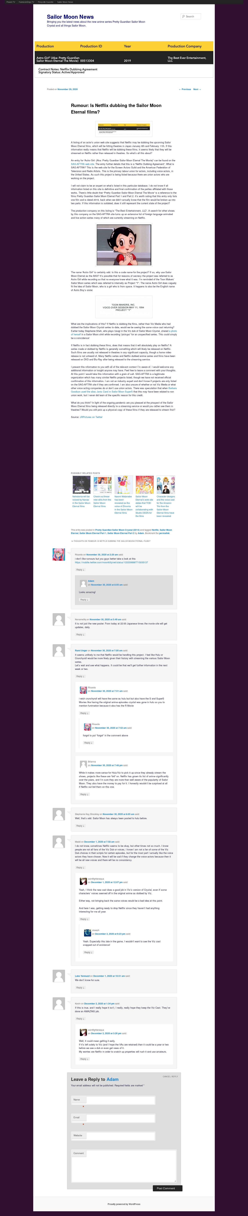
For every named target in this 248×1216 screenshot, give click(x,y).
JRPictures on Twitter (91, 417)
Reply (80, 569)
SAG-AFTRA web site (82, 164)
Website (78, 1135)
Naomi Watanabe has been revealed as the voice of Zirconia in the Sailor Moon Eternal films (124, 504)
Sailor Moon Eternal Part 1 (93, 533)
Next (197, 89)
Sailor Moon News (65, 2)
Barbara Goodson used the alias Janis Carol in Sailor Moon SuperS (124, 389)
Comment (79, 1153)
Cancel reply (170, 1076)
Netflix (155, 529)
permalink (164, 533)
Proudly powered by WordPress (124, 1204)
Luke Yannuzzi (82, 976)
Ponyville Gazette (45, 2)
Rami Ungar (81, 650)
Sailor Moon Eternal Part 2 (120, 533)
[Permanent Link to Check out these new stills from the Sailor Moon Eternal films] (102, 493)
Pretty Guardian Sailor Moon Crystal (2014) (117, 529)
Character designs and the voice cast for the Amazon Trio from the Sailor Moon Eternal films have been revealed (166, 506)
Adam (141, 533)
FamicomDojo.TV (26, 2)
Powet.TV (11, 2)
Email (79, 1118)
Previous (185, 89)
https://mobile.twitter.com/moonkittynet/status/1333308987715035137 (111, 562)
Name (79, 1100)
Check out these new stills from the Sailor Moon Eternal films (102, 501)
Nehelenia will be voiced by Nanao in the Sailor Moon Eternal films (81, 501)
